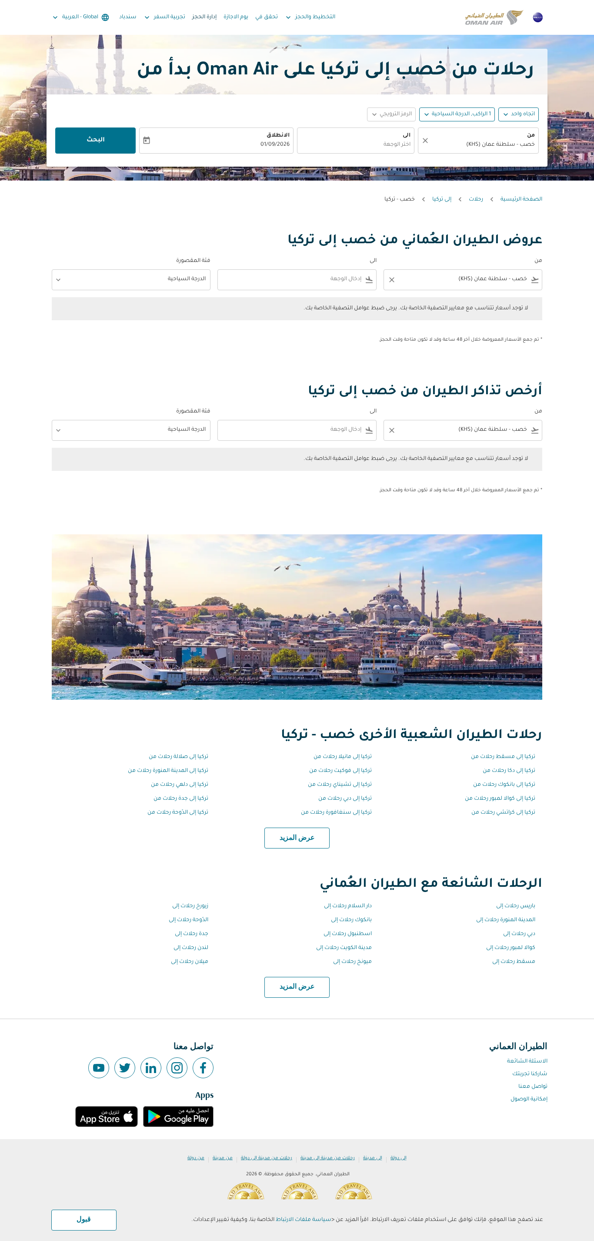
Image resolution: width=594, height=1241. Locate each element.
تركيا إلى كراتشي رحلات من (503, 813)
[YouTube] (98, 1067)
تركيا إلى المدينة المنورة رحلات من (168, 771)
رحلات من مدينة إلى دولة (266, 1158)
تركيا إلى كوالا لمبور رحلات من (500, 799)
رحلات (476, 200)
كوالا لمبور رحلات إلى (510, 948)
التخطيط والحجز (309, 17)
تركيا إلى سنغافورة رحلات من (336, 813)
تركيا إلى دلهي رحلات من (179, 785)
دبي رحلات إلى (519, 934)
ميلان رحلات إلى (189, 962)
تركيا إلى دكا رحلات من (509, 771)
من (531, 136)
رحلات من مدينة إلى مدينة (327, 1158)
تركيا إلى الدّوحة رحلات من (177, 813)
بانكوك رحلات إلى (351, 920)
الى (406, 136)
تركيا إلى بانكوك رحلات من (504, 785)
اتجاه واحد (523, 114)
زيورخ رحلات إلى (190, 906)
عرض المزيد (297, 838)
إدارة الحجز (204, 17)
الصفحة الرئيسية (521, 200)
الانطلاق (278, 136)
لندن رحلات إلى (191, 948)
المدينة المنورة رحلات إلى (505, 920)
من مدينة (223, 1158)
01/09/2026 (275, 145)
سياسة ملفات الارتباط (303, 1220)
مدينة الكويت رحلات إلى (344, 948)
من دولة (195, 1158)
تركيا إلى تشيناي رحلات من (340, 785)
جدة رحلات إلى (191, 934)
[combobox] (482, 145)
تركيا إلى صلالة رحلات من (178, 757)
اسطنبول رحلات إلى (348, 934)
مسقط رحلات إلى (513, 962)
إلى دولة (398, 1158)
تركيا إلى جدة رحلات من (181, 799)
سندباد (128, 17)
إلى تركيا (441, 200)
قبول (84, 1219)
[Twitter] (124, 1067)
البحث (96, 140)
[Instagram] (177, 1067)
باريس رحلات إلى (515, 906)
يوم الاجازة (236, 17)
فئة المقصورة (193, 261)
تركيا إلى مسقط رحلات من (503, 757)
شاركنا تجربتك (529, 1074)
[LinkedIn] (150, 1067)
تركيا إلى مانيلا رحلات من (343, 757)
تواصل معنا (532, 1087)
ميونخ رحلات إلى (352, 962)
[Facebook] (203, 1067)
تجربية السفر (164, 17)
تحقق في (266, 17)
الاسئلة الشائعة (527, 1062)
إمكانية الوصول (529, 1100)
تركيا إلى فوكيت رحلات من (340, 771)
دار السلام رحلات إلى (348, 906)
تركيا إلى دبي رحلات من (345, 799)
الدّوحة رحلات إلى (188, 920)
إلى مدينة (372, 1158)
